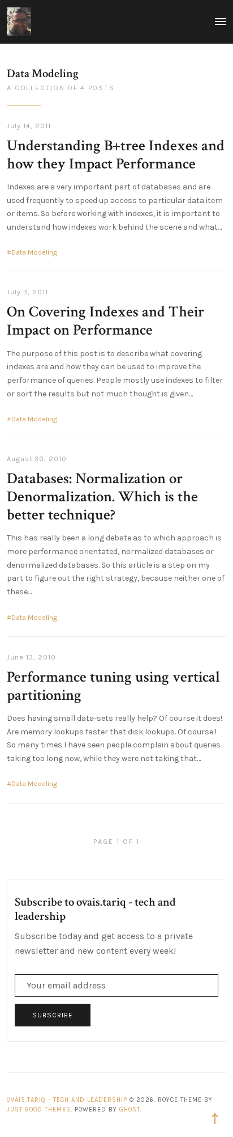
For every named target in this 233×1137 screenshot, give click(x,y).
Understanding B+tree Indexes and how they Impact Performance (116, 155)
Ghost (129, 1109)
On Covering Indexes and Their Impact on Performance (105, 321)
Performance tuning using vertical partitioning (113, 686)
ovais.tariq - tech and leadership (67, 1100)
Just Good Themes (39, 1109)
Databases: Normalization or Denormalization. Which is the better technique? (102, 497)
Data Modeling (34, 252)
